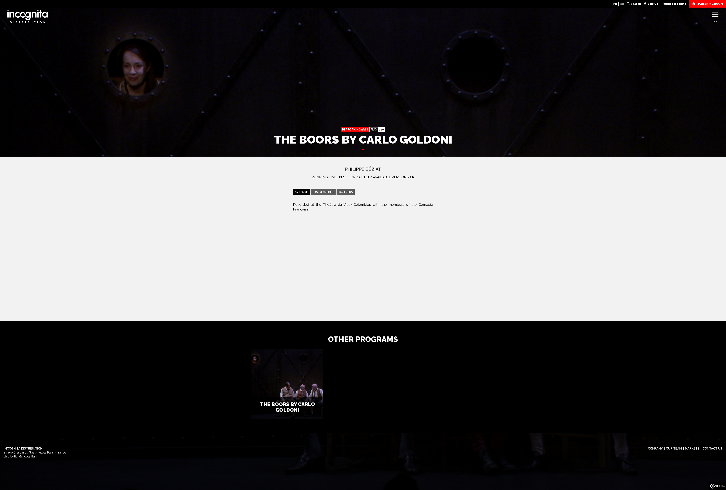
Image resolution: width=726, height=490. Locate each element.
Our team (674, 448)
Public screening (674, 3)
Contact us (712, 448)
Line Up (653, 3)
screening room (710, 3)
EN (622, 3)
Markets (692, 448)
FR (615, 3)
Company (655, 448)
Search (636, 3)
